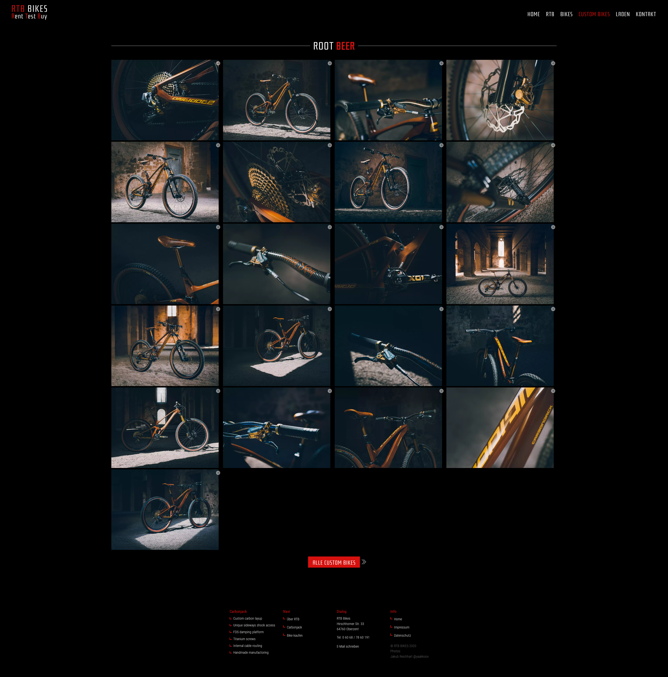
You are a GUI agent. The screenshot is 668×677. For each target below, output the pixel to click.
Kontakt (646, 13)
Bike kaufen (295, 635)
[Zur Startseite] (29, 12)
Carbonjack (294, 627)
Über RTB (293, 619)
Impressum (401, 627)
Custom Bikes (594, 13)
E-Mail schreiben (348, 646)
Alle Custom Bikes (334, 562)
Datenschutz (402, 635)
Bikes (566, 13)
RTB (550, 13)
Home (533, 13)
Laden (623, 13)
